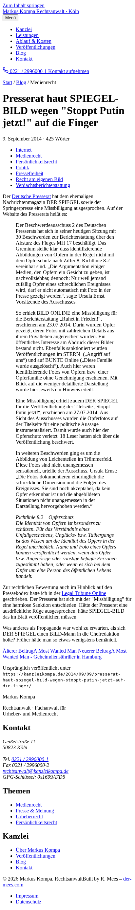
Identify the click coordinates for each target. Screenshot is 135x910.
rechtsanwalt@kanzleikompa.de (35, 771)
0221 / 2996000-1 (29, 759)
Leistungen (27, 35)
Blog (21, 53)
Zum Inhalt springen (24, 5)
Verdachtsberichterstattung (43, 185)
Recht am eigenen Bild (39, 179)
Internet (23, 150)
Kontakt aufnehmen (68, 71)
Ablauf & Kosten (33, 41)
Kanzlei (24, 29)
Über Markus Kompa (38, 850)
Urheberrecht (29, 816)
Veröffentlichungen (35, 47)
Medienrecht (29, 155)
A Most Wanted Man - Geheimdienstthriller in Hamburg (64, 653)
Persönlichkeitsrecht (36, 161)
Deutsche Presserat (31, 196)
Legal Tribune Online (84, 593)
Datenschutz (28, 901)
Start (7, 82)
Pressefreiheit (29, 173)
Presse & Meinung (35, 810)
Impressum (27, 896)
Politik (22, 167)
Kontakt (24, 59)
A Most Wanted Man (40, 651)
